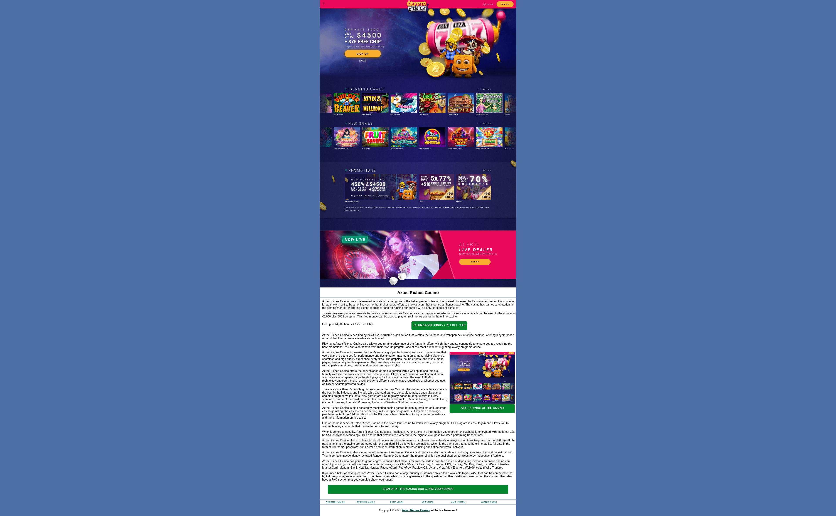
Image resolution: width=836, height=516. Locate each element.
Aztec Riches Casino (416, 510)
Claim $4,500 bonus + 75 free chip (439, 325)
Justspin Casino (489, 502)
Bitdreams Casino (366, 502)
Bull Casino (427, 502)
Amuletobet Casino (335, 502)
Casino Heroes (458, 502)
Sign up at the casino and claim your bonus (418, 489)
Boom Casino (397, 502)
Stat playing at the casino (482, 408)
